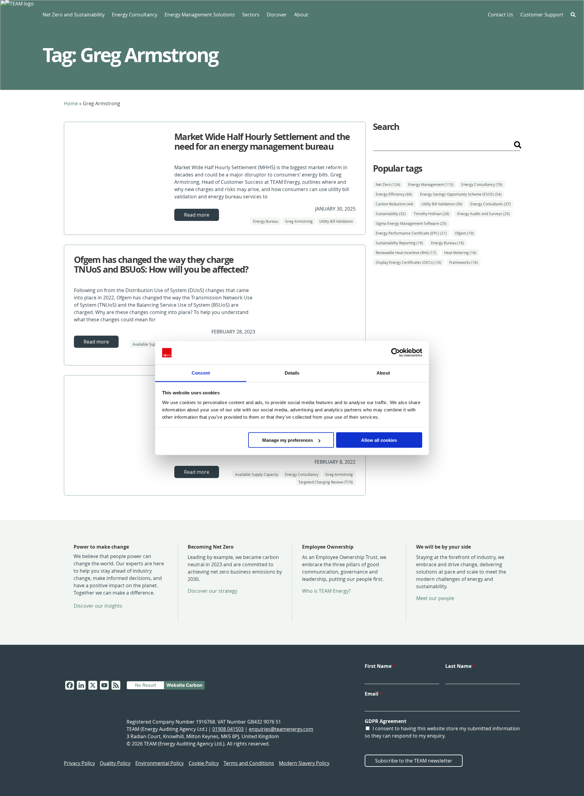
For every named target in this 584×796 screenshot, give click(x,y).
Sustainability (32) (391, 213)
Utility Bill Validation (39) (441, 203)
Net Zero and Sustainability (74, 14)
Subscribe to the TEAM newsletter (413, 760)
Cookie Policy (204, 763)
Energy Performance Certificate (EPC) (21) (411, 233)
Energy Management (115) (431, 184)
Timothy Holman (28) (431, 213)
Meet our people (435, 598)
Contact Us (500, 14)
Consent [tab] (201, 372)
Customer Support (541, 14)
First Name (380, 666)
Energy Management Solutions (200, 14)
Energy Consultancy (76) (481, 184)
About (301, 14)
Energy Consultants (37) (490, 203)
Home (71, 103)
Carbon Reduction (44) (394, 203)
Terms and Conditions (249, 763)
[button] (573, 14)
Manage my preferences (287, 440)
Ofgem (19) (464, 233)
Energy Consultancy (134, 14)
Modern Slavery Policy (304, 763)
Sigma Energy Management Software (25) (411, 223)
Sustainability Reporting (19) (399, 242)
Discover (277, 14)
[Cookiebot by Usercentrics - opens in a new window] (395, 352)
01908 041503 (228, 729)
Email (373, 693)
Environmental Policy (159, 763)
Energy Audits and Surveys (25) (483, 213)
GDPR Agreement (385, 721)
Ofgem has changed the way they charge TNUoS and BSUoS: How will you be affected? (161, 264)
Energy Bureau (265, 221)
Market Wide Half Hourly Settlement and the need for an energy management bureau (261, 142)
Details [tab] (292, 372)
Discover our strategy (212, 591)
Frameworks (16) (463, 262)
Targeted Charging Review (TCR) (325, 482)
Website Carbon (184, 685)
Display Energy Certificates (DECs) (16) (408, 262)
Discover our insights (98, 605)
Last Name (460, 666)
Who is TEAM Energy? (326, 591)
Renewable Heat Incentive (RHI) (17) (406, 252)
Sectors (250, 14)
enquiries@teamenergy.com (281, 729)
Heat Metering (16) (460, 252)
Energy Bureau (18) (447, 242)
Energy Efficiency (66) (394, 194)
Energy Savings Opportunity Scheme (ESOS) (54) (461, 194)
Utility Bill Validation (336, 221)
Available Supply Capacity (154, 344)
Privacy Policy (79, 763)
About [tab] (383, 372)
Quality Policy (115, 763)
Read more (196, 214)
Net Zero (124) (388, 184)
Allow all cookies (379, 440)
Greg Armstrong (299, 221)
